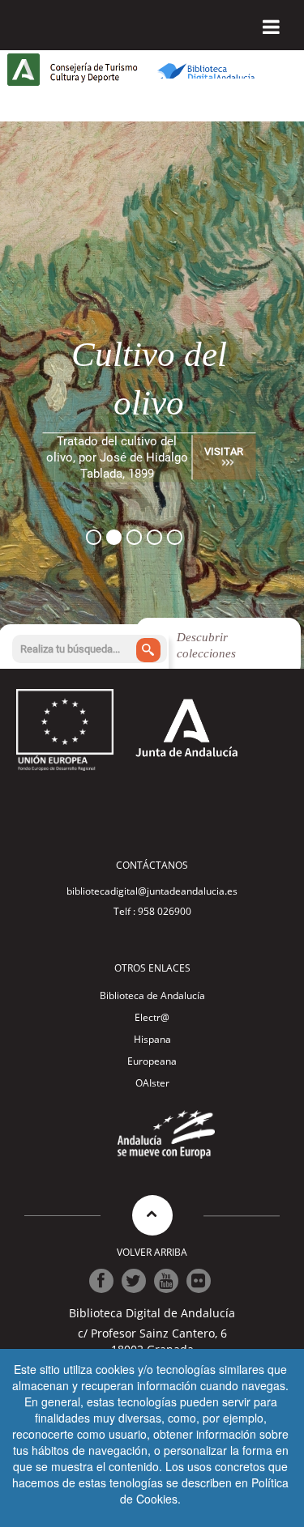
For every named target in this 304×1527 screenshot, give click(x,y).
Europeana (152, 1061)
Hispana (152, 1039)
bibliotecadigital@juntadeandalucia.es (152, 891)
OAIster (152, 1083)
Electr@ (152, 1017)
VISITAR (223, 451)
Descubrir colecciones (206, 645)
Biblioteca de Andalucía (152, 995)
